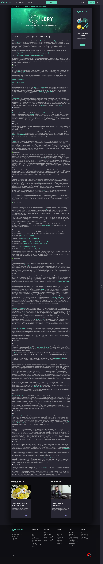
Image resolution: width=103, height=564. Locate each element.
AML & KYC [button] (71, 534)
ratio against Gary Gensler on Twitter (39, 347)
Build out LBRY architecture (19, 308)
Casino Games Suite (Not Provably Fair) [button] (36, 540)
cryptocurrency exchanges (56, 297)
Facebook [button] (83, 538)
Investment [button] (59, 540)
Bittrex (60, 105)
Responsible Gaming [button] (72, 544)
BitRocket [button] (46, 532)
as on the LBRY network (63, 281)
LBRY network (47, 458)
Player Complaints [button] (73, 537)
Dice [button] (33, 534)
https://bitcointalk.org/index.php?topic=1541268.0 (36, 241)
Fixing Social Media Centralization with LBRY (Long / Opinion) (32, 53)
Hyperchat (38, 182)
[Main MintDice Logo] (6, 2)
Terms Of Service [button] (73, 532)
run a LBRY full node (50, 404)
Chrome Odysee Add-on (18, 82)
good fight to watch (59, 358)
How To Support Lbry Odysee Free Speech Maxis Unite (31, 6)
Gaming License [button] (73, 538)
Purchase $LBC (16, 98)
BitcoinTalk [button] (84, 534)
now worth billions (40, 319)
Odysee (19, 42)
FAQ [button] (58, 535)
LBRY (23, 71)
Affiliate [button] (58, 538)
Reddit (29, 377)
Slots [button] (33, 535)
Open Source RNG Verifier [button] (72, 541)
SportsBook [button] (47, 534)
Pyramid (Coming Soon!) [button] (48, 536)
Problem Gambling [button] (61, 542)
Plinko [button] (33, 537)
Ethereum (24, 312)
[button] (51, 2)
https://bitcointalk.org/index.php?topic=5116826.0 (37, 243)
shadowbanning (24, 265)
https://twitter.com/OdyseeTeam (30, 238)
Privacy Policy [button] (72, 535)
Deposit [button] (58, 532)
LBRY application (20, 328)
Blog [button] (82, 532)
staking (45, 113)
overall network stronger (18, 134)
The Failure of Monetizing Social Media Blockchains (29, 55)
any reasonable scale (37, 386)
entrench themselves (53, 220)
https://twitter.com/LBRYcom (28, 236)
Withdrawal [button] (59, 534)
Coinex (42, 105)
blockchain (43, 159)
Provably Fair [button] (60, 537)
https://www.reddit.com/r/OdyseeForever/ (32, 249)
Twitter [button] (83, 537)
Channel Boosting (16, 113)
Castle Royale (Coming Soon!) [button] (48, 539)
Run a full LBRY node (17, 396)
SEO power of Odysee (47, 225)
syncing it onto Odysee (40, 87)
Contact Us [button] (59, 543)
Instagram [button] (83, 535)
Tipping (14, 141)
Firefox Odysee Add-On (18, 79)
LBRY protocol (56, 41)
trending (32, 114)
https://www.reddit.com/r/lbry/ (28, 246)
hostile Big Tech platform (45, 91)
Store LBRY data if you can (19, 416)
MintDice (40, 41)
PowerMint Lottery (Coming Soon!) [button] (36, 545)
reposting (43, 190)
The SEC (14, 352)
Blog (12, 6)
